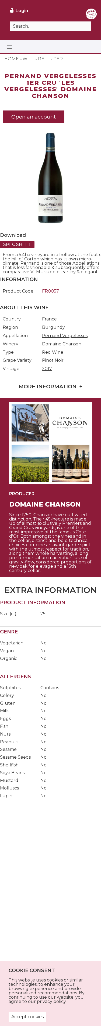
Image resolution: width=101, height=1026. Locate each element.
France (49, 319)
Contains (49, 687)
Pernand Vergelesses (65, 335)
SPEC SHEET (17, 244)
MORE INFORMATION (47, 386)
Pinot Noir (53, 360)
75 (43, 613)
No (43, 642)
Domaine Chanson (61, 343)
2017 (47, 368)
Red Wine (52, 352)
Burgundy (53, 327)
